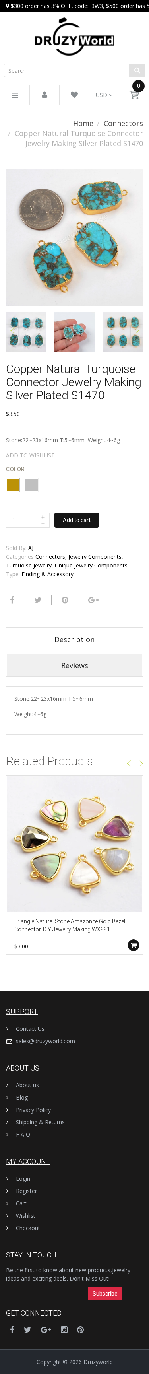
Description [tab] (74, 639)
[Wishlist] (74, 95)
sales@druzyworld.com (45, 1041)
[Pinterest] (80, 1329)
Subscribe (105, 1293)
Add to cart (77, 520)
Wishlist (25, 1215)
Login (23, 1178)
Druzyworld (98, 1362)
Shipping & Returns (40, 1122)
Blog (22, 1097)
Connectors (123, 123)
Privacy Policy (33, 1110)
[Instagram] (64, 1329)
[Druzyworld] (74, 29)
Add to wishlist (30, 455)
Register (26, 1191)
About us (27, 1085)
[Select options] (133, 945)
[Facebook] (11, 600)
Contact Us (30, 1028)
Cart (21, 1203)
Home (83, 123)
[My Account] (44, 95)
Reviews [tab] (74, 665)
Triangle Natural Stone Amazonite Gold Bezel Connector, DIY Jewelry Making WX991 (69, 925)
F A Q (23, 1134)
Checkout (28, 1228)
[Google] (92, 600)
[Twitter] (37, 600)
